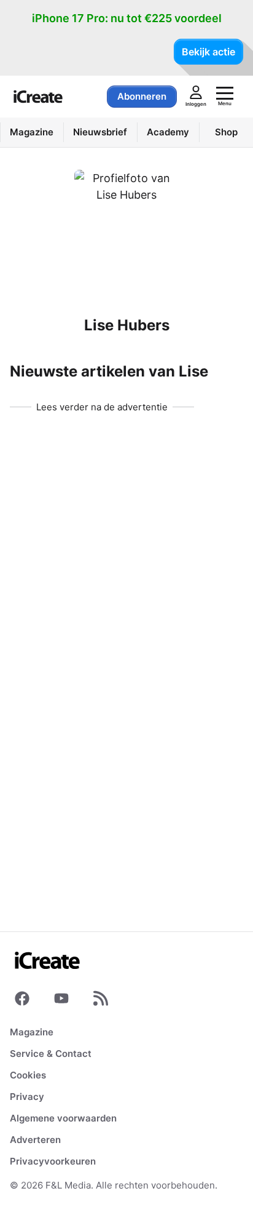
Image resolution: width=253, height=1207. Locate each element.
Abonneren (141, 96)
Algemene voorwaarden (63, 1118)
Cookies (28, 1075)
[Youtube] (61, 1001)
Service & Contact (50, 1053)
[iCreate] (38, 96)
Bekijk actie (208, 52)
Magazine (31, 1032)
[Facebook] (22, 1001)
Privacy (27, 1096)
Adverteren (35, 1139)
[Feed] (100, 1001)
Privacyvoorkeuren (53, 1161)
